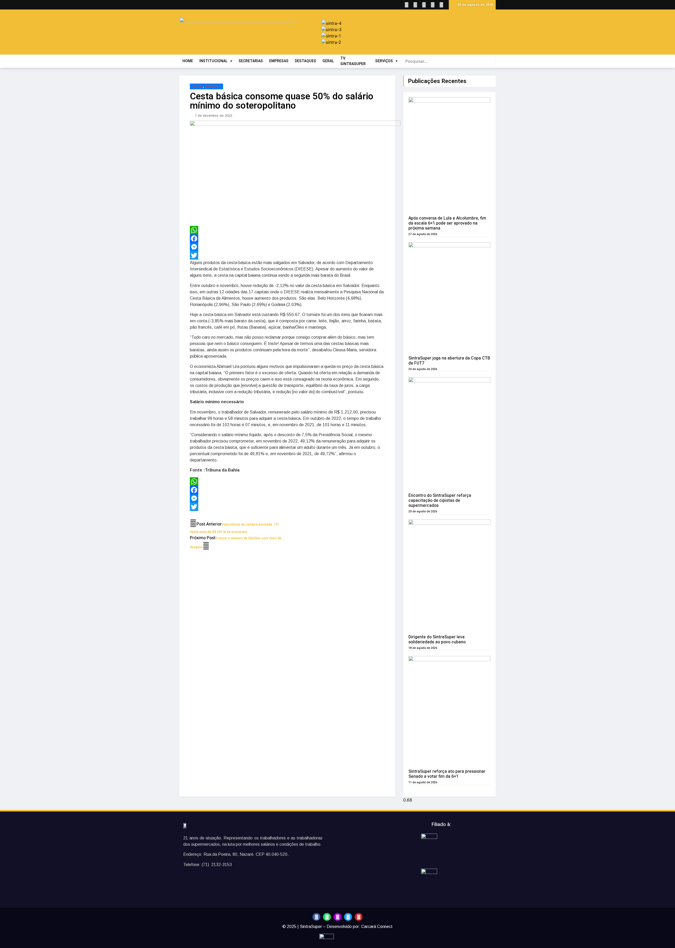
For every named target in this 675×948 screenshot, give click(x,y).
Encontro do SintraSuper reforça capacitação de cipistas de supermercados (439, 500)
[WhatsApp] (287, 230)
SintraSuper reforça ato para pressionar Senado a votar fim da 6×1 (446, 774)
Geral (197, 86)
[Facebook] (287, 238)
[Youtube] (359, 917)
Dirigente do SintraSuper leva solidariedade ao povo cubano (437, 639)
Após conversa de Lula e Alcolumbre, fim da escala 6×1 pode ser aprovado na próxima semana (447, 223)
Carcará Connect (377, 926)
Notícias (212, 86)
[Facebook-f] (316, 917)
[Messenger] (287, 247)
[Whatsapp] (327, 917)
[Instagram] (337, 917)
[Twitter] (287, 255)
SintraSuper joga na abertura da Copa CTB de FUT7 (449, 360)
